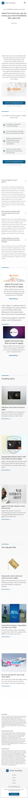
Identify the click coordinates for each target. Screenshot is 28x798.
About (14, 780)
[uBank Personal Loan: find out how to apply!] (14, 276)
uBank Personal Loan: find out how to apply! (14, 285)
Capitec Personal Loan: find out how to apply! (14, 342)
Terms (14, 777)
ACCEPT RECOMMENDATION (14, 103)
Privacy (14, 775)
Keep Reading (14, 794)
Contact (14, 783)
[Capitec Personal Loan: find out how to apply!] (14, 332)
